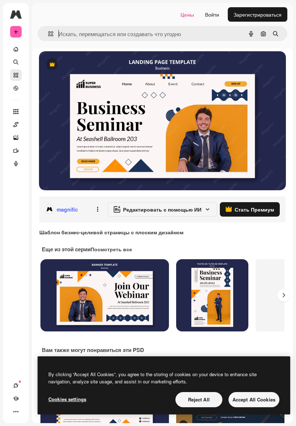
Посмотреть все (111, 249)
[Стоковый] (16, 75)
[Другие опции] (97, 209)
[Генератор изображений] (16, 137)
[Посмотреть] (16, 88)
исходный (87, 65)
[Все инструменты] (16, 111)
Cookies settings (67, 399)
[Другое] (16, 411)
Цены (187, 14)
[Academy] (16, 398)
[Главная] (16, 49)
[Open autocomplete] (48, 33)
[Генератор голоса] (16, 163)
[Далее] (283, 295)
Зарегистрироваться (258, 14)
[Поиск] (16, 62)
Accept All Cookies (253, 399)
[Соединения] (16, 385)
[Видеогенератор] (16, 150)
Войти (212, 14)
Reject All (199, 399)
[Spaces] (16, 124)
